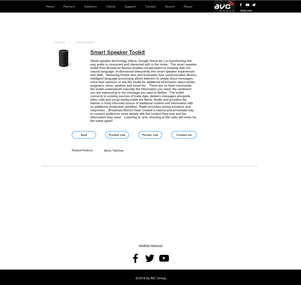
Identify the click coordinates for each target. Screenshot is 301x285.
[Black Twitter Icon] (150, 258)
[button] (64, 67)
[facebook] (135, 258)
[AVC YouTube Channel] (247, 5)
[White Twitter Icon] (254, 5)
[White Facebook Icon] (241, 5)
